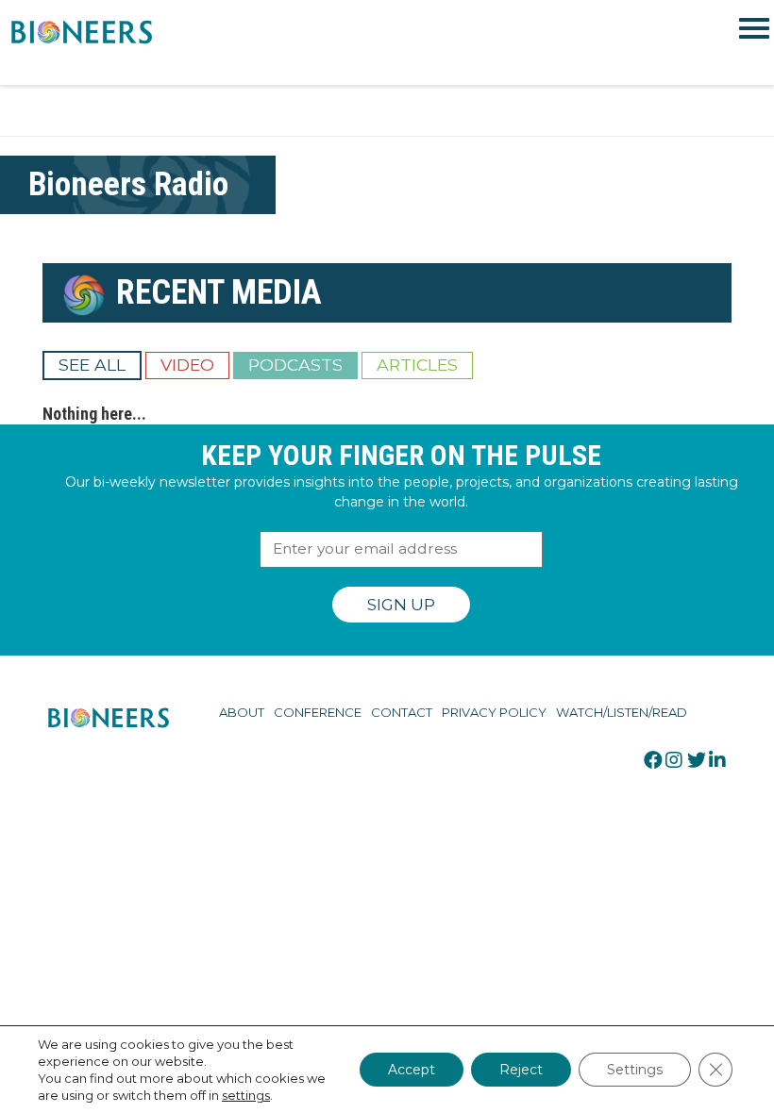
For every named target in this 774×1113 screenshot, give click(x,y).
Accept (411, 1069)
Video (187, 364)
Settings (635, 1069)
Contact (401, 712)
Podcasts (295, 364)
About (241, 712)
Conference (318, 712)
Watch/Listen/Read (621, 712)
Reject (521, 1069)
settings (246, 1095)
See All (92, 364)
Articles (417, 364)
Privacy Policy (494, 712)
